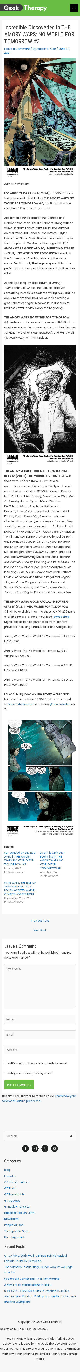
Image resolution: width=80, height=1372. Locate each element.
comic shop (61, 617)
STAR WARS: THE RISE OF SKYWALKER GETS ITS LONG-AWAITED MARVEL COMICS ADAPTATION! (20, 888)
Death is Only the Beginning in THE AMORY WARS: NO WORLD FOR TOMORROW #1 (51, 860)
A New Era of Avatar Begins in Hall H (27, 1285)
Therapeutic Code (16, 1231)
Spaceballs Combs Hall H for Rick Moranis (31, 1279)
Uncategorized (14, 1237)
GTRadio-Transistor (17, 1207)
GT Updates (12, 1201)
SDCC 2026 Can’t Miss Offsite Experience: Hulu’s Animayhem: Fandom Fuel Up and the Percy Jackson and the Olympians (40, 1296)
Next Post (40, 930)
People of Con (13, 1225)
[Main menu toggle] (74, 8)
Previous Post (40, 921)
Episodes (10, 1176)
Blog (7, 1170)
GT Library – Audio (16, 1182)
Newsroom (11, 1219)
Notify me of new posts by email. (30, 1073)
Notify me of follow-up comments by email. (38, 1063)
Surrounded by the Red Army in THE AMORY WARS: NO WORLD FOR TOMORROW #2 (19, 858)
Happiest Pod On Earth (19, 1213)
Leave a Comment (17, 49)
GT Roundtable (14, 1194)
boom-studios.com (21, 704)
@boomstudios (60, 704)
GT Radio (10, 1188)
